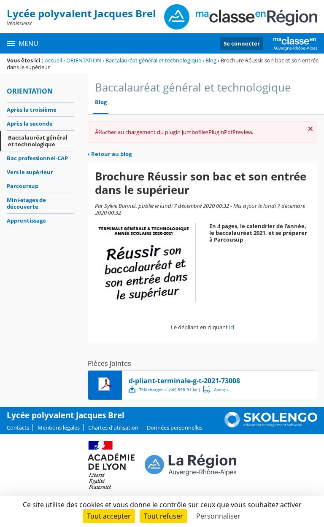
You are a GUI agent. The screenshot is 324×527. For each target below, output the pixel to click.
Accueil (53, 60)
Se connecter (242, 43)
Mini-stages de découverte (26, 203)
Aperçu (215, 389)
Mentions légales (59, 427)
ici (231, 327)
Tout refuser (163, 516)
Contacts (18, 427)
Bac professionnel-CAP (37, 158)
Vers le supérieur (30, 172)
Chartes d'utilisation (113, 427)
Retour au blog (110, 154)
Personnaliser (218, 516)
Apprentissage (26, 220)
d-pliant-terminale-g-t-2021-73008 (184, 380)
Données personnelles (174, 427)
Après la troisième (32, 109)
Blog (210, 60)
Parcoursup (22, 186)
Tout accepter (109, 516)
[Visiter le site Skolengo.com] (270, 425)
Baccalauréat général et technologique (153, 60)
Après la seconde (30, 123)
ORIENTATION (83, 60)
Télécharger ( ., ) (169, 390)
